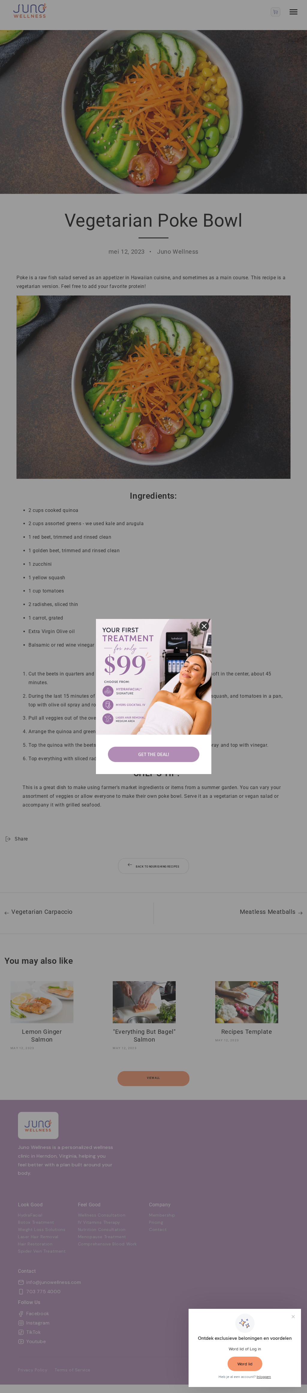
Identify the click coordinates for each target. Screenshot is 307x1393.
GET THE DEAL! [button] (153, 754)
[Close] (204, 626)
